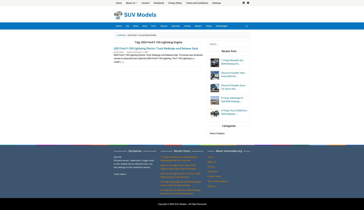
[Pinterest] (243, 3)
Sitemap (211, 185)
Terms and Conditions (218, 181)
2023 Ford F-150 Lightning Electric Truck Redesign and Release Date (156, 48)
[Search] (246, 26)
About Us (212, 161)
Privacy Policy (214, 176)
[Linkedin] (248, 3)
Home (210, 156)
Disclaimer (213, 171)
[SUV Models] (135, 14)
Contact (211, 166)
